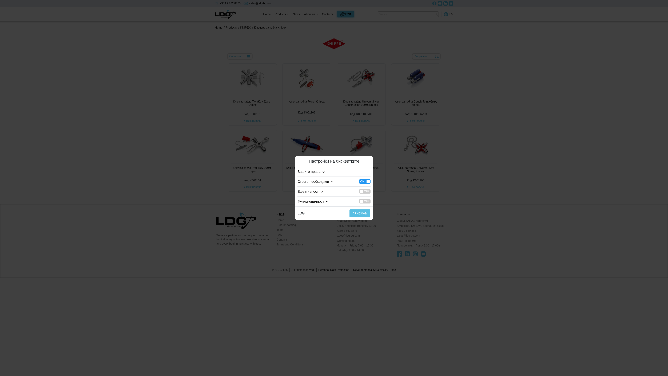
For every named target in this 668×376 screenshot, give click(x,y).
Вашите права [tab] (308, 172)
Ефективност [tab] (308, 191)
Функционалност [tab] (310, 201)
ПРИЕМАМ (359, 213)
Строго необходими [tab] (313, 181)
